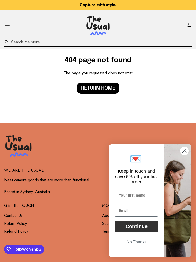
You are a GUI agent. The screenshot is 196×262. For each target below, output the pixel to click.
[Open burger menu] (7, 25)
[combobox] (98, 42)
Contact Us (13, 216)
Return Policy (15, 223)
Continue (137, 226)
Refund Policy (16, 231)
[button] (188, 25)
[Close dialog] (184, 150)
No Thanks (136, 242)
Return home (98, 88)
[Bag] (188, 25)
